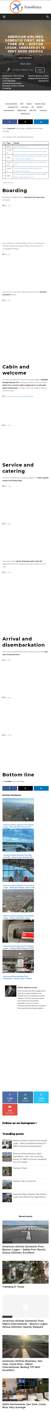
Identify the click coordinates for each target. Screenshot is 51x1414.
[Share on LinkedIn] (41, 121)
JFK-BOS (39, 107)
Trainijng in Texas (20, 1168)
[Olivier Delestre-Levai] (9, 69)
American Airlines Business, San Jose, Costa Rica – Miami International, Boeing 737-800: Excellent (22, 1366)
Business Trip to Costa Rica (24, 1181)
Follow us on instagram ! (19, 1123)
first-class (24, 107)
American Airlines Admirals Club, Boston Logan (30, 151)
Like (10, 1092)
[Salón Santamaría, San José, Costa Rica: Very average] (25, 1389)
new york (33, 110)
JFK (33, 107)
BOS (22, 104)
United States (25, 114)
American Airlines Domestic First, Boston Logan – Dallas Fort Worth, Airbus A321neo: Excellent (24, 1249)
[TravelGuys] (25, 7)
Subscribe (10, 1105)
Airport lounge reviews (10, 1400)
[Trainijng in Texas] (25, 1272)
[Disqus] (25, 1053)
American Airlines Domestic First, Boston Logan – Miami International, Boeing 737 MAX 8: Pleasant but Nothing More (30, 1143)
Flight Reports (25, 58)
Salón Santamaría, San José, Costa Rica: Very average (24, 1406)
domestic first (13, 107)
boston (29, 104)
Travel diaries (7, 1282)
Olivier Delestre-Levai (24, 70)
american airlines (11, 104)
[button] (4, 17)
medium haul (22, 110)
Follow (25, 1092)
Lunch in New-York (20, 147)
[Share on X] (25, 121)
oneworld (43, 110)
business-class (40, 104)
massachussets (9, 110)
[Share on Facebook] (9, 121)
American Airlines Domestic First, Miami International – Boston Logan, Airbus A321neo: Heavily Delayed (25, 1323)
